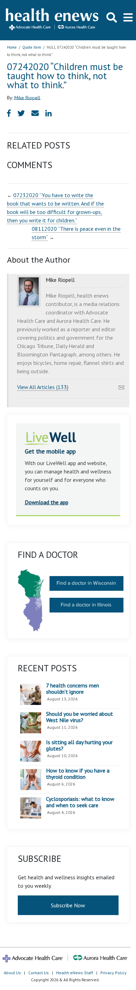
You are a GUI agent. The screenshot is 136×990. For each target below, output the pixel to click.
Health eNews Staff (74, 972)
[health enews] (52, 20)
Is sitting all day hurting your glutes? (79, 745)
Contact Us (38, 972)
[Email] (121, 385)
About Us (12, 972)
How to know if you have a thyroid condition (77, 774)
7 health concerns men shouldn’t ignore (72, 689)
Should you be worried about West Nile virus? (79, 717)
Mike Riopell (27, 97)
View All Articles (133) (42, 386)
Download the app (46, 502)
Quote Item (31, 47)
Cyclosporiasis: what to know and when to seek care (80, 802)
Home (12, 47)
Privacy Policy (113, 972)
